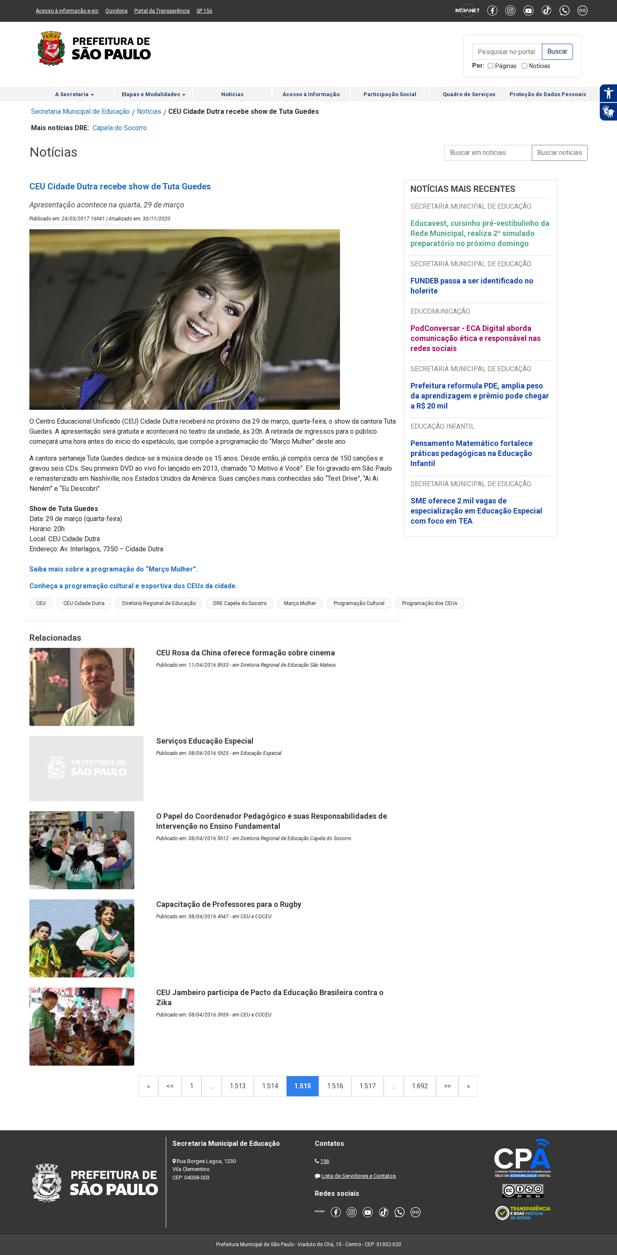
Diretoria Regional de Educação (159, 603)
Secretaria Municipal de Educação (80, 111)
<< (170, 1086)
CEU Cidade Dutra (84, 603)
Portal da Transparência (162, 11)
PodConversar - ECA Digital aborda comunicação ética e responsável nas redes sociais (475, 338)
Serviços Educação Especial (205, 740)
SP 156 (204, 11)
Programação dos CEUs (430, 603)
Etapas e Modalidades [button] (151, 94)
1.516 (335, 1086)
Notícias (539, 65)
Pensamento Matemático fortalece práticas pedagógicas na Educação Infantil (471, 453)
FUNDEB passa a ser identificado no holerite (471, 285)
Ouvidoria (116, 11)
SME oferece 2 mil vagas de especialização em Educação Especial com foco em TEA (476, 510)
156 (324, 1161)
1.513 (238, 1086)
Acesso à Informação (311, 94)
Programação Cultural (359, 603)
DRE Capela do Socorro (240, 603)
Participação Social (389, 94)
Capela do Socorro (120, 128)
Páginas (506, 65)
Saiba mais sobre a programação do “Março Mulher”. (113, 569)
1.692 (420, 1086)
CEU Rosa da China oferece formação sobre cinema (245, 652)
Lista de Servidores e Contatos (359, 1176)
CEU (41, 603)
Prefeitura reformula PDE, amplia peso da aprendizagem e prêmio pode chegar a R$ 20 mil (479, 395)
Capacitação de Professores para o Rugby (228, 904)
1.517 (367, 1086)
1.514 (270, 1086)
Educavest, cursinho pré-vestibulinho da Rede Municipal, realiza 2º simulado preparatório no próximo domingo (479, 233)
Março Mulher (300, 603)
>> (447, 1086)
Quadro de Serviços (469, 94)
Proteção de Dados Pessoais (548, 94)
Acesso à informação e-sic (67, 11)
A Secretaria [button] (72, 94)
